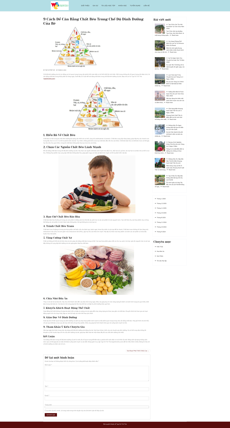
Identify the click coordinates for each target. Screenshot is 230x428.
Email (47, 396)
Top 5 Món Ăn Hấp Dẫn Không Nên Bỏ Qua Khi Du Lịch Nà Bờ (174, 178)
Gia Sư (95, 6)
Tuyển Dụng (135, 6)
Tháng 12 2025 (161, 203)
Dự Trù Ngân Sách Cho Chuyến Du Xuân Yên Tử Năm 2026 (175, 60)
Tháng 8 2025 (161, 217)
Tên (46, 386)
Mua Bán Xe (160, 251)
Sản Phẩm (160, 256)
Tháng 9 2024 (161, 232)
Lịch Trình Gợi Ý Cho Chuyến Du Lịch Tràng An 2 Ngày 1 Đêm (174, 77)
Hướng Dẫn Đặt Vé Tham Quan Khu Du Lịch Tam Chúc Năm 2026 (175, 94)
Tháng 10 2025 (161, 213)
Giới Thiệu (85, 6)
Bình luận (48, 365)
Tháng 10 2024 (161, 227)
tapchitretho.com (49, 79)
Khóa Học (122, 6)
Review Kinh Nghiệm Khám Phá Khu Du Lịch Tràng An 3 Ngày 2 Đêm (175, 144)
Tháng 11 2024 (161, 222)
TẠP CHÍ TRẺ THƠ (50, 70)
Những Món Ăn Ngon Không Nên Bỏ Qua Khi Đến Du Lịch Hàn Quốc (174, 127)
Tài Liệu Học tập (108, 6)
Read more (175, 35)
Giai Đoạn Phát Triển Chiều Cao (137, 351)
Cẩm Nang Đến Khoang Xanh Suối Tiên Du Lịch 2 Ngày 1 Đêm (174, 111)
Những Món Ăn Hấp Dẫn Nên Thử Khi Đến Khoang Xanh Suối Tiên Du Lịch (174, 161)
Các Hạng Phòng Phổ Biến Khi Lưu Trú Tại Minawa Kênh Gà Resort (175, 43)
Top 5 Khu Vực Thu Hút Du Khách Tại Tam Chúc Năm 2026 (175, 26)
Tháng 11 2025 (161, 208)
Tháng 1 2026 (161, 199)
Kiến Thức (160, 247)
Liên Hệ (147, 6)
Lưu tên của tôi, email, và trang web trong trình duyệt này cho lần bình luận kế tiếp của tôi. (75, 411)
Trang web (48, 405)
